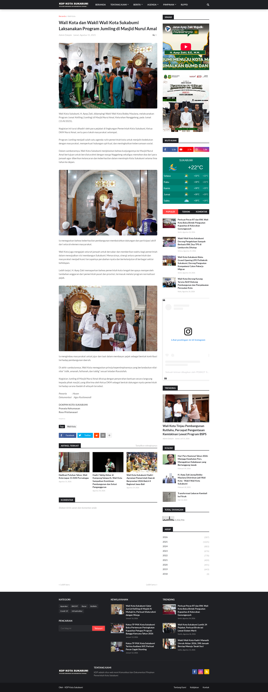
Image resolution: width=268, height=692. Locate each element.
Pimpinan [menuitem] (168, 4)
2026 (186, 537)
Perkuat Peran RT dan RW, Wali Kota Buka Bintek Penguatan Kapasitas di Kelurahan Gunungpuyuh (193, 224)
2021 (186, 560)
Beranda (62, 16)
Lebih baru (65, 584)
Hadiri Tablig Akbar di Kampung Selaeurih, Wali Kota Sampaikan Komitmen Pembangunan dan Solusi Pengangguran (107, 481)
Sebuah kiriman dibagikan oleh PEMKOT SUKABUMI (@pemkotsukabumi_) (202, 372)
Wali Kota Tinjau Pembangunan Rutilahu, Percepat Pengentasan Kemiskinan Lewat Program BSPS (184, 430)
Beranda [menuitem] (100, 4)
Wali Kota (71, 16)
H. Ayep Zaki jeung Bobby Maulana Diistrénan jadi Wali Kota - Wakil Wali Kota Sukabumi (192, 479)
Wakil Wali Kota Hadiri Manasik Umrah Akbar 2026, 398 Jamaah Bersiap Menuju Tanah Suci (193, 643)
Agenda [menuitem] (151, 4)
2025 (186, 542)
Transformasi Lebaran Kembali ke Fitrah (192, 495)
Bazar (84, 606)
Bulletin (93, 606)
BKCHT (75, 606)
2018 (186, 574)
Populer (170, 211)
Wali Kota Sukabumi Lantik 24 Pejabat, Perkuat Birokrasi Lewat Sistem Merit (192, 627)
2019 (186, 569)
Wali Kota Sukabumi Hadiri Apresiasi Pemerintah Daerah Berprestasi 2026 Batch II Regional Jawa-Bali (141, 479)
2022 (186, 555)
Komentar (201, 211)
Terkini (186, 211)
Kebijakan (194, 687)
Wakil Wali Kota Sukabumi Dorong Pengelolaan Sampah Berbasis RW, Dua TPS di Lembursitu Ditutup (191, 243)
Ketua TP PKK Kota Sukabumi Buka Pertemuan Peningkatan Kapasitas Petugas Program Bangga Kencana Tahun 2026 (140, 629)
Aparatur (64, 606)
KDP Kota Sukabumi (74, 687)
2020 (186, 565)
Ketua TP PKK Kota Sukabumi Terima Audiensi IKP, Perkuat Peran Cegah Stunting (140, 646)
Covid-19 (64, 611)
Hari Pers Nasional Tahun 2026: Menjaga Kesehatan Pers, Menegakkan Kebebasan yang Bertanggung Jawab (193, 460)
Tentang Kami (180, 687)
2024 (186, 546)
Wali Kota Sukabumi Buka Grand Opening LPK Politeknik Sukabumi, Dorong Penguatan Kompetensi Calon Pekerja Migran (193, 263)
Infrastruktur (77, 611)
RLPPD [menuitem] (184, 4)
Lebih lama (151, 584)
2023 (186, 551)
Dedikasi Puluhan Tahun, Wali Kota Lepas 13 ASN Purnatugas (74, 476)
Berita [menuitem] (137, 4)
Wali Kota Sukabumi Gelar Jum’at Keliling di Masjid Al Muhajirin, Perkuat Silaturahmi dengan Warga (141, 610)
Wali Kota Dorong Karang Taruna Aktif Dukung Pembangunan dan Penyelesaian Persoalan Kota (193, 283)
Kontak (206, 687)
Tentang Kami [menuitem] (118, 4)
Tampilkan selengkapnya (146, 445)
